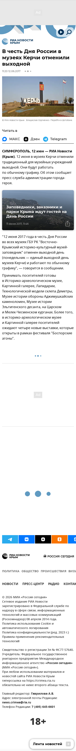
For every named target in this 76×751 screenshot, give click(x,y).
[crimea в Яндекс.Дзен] (43, 539)
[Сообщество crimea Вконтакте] (27, 539)
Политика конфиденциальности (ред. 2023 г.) (35, 632)
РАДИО (53, 584)
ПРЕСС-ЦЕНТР (33, 584)
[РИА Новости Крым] (17, 41)
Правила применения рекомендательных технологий (33, 639)
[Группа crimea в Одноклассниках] (60, 539)
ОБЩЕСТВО (30, 571)
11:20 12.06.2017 (11, 71)
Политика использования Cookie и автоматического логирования (28, 626)
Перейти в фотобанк (61, 120)
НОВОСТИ (10, 584)
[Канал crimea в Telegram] (10, 539)
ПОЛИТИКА (10, 571)
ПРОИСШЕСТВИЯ (53, 571)
